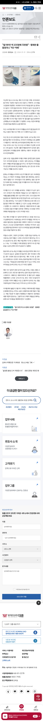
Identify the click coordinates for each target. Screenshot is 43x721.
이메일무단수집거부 (9, 657)
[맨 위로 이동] (38, 603)
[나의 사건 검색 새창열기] (8, 691)
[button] (21, 716)
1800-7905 (37, 2)
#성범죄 (9, 407)
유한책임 (25, 654)
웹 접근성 (25, 657)
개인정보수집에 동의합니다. (23, 589)
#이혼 (16, 407)
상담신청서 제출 (21, 597)
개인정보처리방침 (28, 650)
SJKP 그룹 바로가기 (12, 624)
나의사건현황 (25, 2)
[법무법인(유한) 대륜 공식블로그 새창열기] (15, 691)
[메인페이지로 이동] (9, 8)
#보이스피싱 (33, 407)
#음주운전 (21, 409)
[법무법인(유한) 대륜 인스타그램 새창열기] (35, 691)
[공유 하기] (39, 37)
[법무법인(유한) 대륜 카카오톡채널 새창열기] (21, 691)
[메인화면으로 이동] (3, 15)
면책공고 (5, 654)
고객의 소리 (6, 660)
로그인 (18, 2)
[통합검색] (35, 400)
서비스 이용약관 (7, 650)
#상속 (23, 407)
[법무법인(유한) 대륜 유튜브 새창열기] (28, 691)
